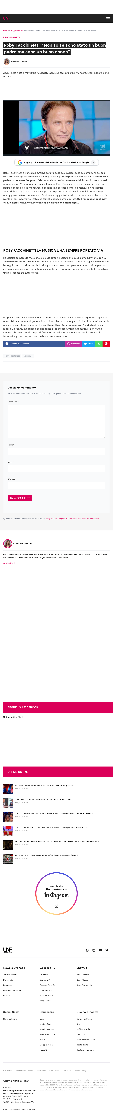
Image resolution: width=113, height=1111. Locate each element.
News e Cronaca (14, 968)
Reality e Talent (46, 995)
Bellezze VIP (45, 974)
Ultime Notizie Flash (13, 717)
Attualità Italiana (10, 974)
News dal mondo (10, 1019)
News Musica (82, 980)
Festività (43, 1050)
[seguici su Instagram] (93, 950)
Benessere (47, 1012)
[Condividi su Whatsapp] (99, 343)
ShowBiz (82, 968)
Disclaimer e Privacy (24, 1070)
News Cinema (82, 974)
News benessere (47, 1034)
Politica (6, 995)
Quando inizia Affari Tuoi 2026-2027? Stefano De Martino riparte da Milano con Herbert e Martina (54, 813)
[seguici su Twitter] (107, 950)
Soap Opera (45, 1000)
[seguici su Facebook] (87, 950)
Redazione (41, 1070)
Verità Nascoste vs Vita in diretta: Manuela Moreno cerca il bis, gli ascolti (44, 785)
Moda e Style (46, 1024)
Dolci (78, 1024)
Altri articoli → (10, 563)
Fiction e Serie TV (47, 985)
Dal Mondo (8, 980)
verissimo (28, 356)
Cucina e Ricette (87, 1012)
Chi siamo (7, 1070)
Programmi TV (17, 30)
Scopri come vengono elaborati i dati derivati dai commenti (72, 518)
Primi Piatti (81, 1034)
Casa (42, 1019)
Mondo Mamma (47, 1029)
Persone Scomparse (12, 990)
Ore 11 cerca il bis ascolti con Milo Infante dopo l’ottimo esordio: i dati (43, 799)
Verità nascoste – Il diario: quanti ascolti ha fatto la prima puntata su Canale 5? (47, 855)
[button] (108, 18)
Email (11, 462)
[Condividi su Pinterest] (106, 343)
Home (6, 30)
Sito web (11, 479)
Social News (11, 1012)
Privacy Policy (80, 1070)
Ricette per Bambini (85, 1050)
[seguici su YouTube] (100, 950)
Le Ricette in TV (83, 1029)
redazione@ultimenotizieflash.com (19, 1090)
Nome (11, 445)
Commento (13, 402)
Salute (42, 1039)
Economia (7, 985)
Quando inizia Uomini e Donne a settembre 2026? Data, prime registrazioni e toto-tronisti (51, 827)
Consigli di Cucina (84, 1019)
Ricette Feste (82, 1045)
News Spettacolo (84, 985)
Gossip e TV (48, 968)
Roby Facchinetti (12, 356)
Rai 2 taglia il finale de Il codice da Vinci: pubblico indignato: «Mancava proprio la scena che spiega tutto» (57, 841)
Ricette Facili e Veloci (85, 1039)
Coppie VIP (45, 980)
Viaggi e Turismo (47, 1045)
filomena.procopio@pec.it (21, 1093)
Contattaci (54, 1070)
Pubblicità (66, 1070)
